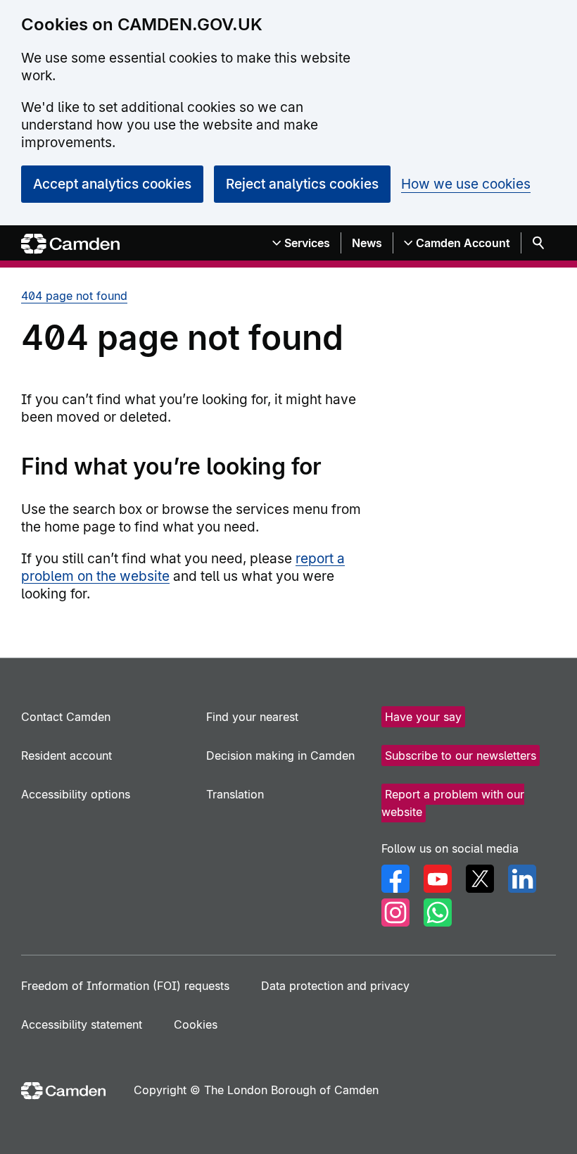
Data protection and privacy (335, 986)
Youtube (438, 879)
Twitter (480, 879)
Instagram (395, 912)
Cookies (195, 1024)
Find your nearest (252, 717)
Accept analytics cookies (112, 184)
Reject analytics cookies (302, 184)
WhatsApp (438, 912)
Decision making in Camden (280, 755)
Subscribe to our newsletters (460, 755)
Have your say (423, 717)
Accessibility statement (81, 1024)
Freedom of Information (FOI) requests (125, 986)
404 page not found (74, 296)
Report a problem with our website (452, 803)
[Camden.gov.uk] (70, 244)
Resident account (66, 755)
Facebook (395, 879)
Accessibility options (75, 794)
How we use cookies (466, 184)
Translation (235, 794)
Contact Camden (65, 717)
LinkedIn (522, 879)
